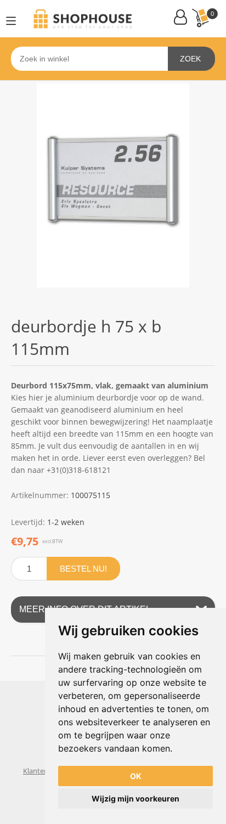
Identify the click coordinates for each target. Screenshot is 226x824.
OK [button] (136, 776)
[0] (200, 17)
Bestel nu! (83, 568)
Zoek (190, 58)
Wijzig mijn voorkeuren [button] (135, 798)
